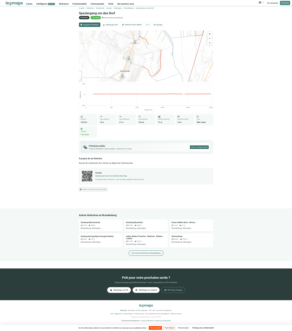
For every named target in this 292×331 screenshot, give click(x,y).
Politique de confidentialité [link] (203, 328)
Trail (150, 310)
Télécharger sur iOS (120, 290)
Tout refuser (169, 328)
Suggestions (118, 314)
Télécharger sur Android (148, 290)
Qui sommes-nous (125, 4)
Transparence (135, 317)
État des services (176, 314)
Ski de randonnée (141, 310)
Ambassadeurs (128, 314)
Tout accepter (155, 328)
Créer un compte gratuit (199, 147)
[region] (146, 56)
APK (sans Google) (174, 290)
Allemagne (118, 8)
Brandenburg (128, 8)
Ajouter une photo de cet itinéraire (94, 189)
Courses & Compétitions (164, 310)
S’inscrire (285, 3)
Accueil (81, 8)
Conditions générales (146, 321)
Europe (109, 8)
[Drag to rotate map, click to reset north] (209, 43)
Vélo (153, 310)
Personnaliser (183, 328)
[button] (131, 62)
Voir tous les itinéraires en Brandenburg (146, 253)
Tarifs (110, 4)
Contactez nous (139, 314)
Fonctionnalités (79, 4)
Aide (111, 314)
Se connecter (272, 3)
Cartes (29, 4)
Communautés (97, 4)
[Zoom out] (209, 38)
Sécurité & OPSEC (156, 317)
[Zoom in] (209, 34)
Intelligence (45, 4)
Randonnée (100, 8)
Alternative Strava (145, 317)
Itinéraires (64, 4)
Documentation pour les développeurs (157, 314)
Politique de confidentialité (162, 321)
